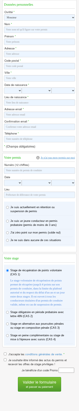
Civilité (9, 12)
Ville (8, 73)
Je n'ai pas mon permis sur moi (58, 157)
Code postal (12, 60)
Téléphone (11, 133)
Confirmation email (16, 121)
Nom (8, 24)
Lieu (6, 189)
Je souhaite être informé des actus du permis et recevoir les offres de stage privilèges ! (37, 362)
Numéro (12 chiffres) (16, 165)
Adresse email (14, 109)
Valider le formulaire (39, 384)
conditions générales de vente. (44, 354)
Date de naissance (16, 85)
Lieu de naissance (16, 97)
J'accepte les (36, 354)
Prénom (10, 36)
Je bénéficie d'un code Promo (40, 370)
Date (7, 177)
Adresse (10, 48)
